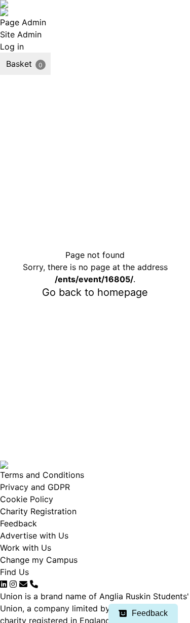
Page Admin (23, 22)
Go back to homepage (95, 292)
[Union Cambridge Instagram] (13, 584)
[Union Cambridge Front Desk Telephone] (34, 584)
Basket (19, 64)
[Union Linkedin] (3, 584)
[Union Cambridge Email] (23, 584)
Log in (12, 46)
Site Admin (21, 34)
